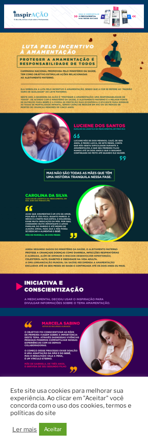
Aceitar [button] (53, 429)
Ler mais (24, 429)
